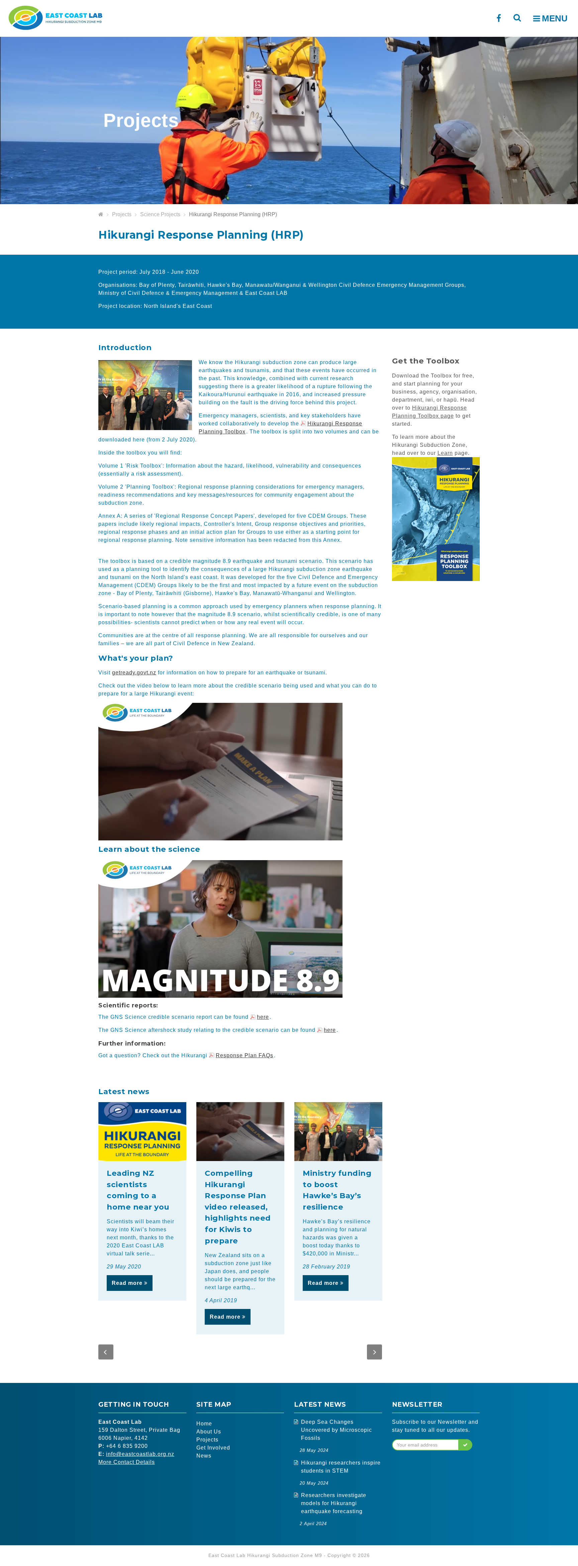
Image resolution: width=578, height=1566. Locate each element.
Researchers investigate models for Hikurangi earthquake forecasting (333, 1503)
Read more (128, 1283)
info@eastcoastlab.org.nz (140, 1454)
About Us (208, 1431)
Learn (445, 453)
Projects (121, 214)
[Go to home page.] (100, 215)
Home (204, 1423)
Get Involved (213, 1448)
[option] (142, 1201)
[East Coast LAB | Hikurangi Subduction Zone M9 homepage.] (55, 17)
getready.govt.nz (134, 672)
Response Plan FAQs (244, 1055)
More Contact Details (126, 1462)
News (203, 1456)
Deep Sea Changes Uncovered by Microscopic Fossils (336, 1430)
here (263, 1017)
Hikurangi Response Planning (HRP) (233, 214)
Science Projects (160, 214)
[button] (105, 1351)
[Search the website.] (516, 17)
